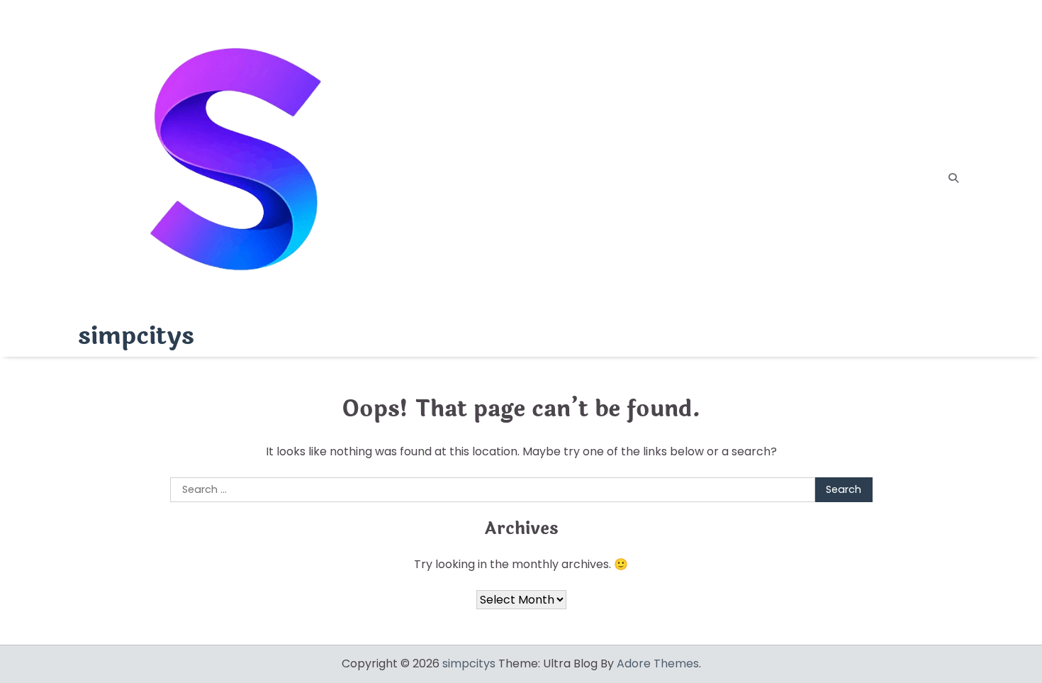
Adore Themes (658, 663)
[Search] (953, 178)
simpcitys (136, 336)
